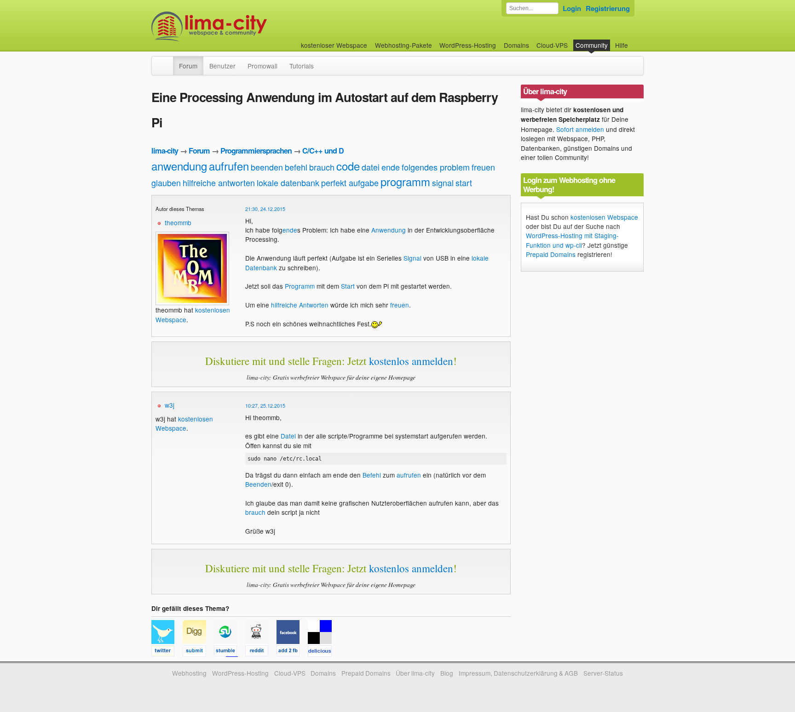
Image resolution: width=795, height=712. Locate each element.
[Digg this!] (198, 652)
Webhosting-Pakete (403, 45)
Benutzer (222, 65)
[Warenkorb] (635, 41)
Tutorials (301, 65)
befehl (296, 167)
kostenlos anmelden (411, 361)
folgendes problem (436, 167)
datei (371, 167)
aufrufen (229, 166)
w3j (169, 405)
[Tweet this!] (167, 652)
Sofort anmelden (580, 129)
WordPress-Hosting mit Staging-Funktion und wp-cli (572, 240)
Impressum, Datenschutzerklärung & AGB (518, 673)
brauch (321, 167)
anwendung (179, 166)
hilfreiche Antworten (299, 304)
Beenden (258, 484)
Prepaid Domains (551, 254)
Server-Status (603, 673)
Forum (188, 65)
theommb (178, 222)
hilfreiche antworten (219, 182)
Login (572, 8)
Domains (516, 45)
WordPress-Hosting (467, 45)
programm (405, 181)
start (463, 182)
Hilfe (621, 45)
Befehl (372, 474)
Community (592, 45)
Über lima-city (415, 673)
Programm (300, 285)
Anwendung (388, 229)
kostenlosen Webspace (184, 423)
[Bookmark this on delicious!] (322, 652)
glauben (166, 182)
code (348, 166)
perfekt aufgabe (350, 182)
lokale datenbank (288, 182)
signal (443, 182)
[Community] (167, 61)
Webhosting (189, 673)
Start (348, 285)
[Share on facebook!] (292, 652)
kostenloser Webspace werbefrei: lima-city (243, 26)
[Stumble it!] (229, 652)
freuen (483, 167)
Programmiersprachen (256, 150)
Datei (288, 435)
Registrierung (608, 8)
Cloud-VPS (552, 45)
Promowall (262, 65)
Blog (446, 673)
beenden (267, 167)
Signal (412, 257)
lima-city (164, 150)
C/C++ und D (323, 150)
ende (390, 167)
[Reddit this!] (261, 652)
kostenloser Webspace (334, 45)
